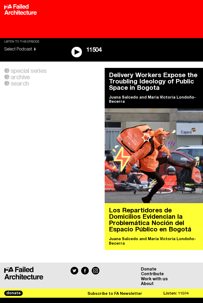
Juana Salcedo (123, 97)
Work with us (154, 279)
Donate (148, 269)
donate (13, 293)
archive (20, 77)
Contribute (152, 274)
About (147, 284)
